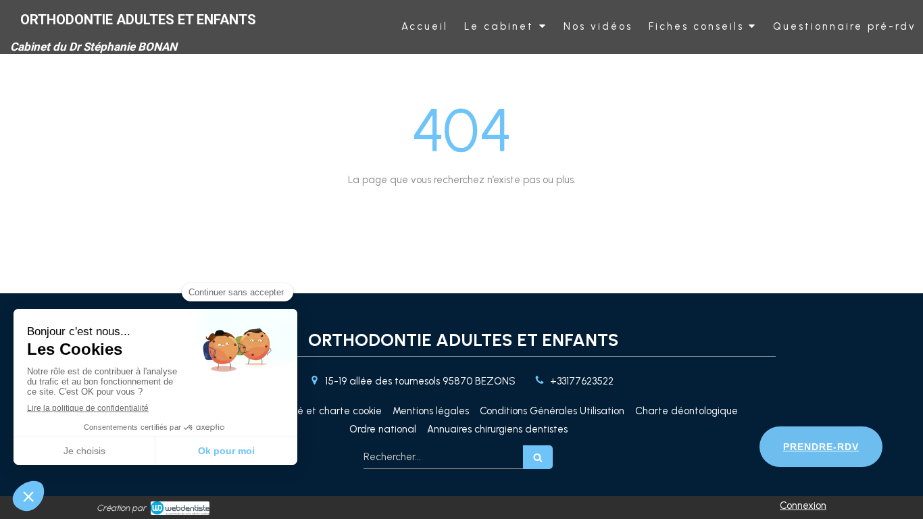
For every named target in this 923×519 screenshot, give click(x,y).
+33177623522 (582, 381)
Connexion (803, 505)
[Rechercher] (538, 457)
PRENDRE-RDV (821, 446)
